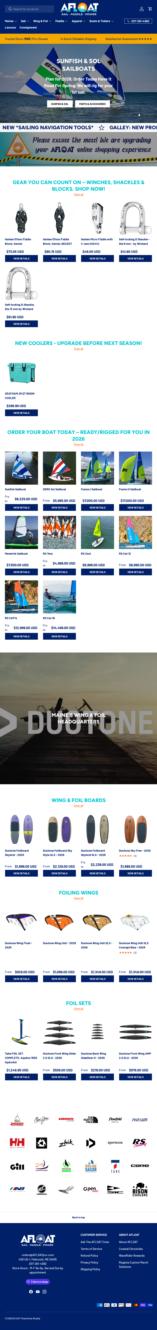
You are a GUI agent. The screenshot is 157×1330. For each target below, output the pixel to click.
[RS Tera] (59, 532)
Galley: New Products (86, 127)
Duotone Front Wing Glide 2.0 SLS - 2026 (59, 1056)
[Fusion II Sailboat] (135, 468)
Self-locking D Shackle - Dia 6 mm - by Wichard (134, 241)
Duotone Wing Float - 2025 (18, 945)
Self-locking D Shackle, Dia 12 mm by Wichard (19, 307)
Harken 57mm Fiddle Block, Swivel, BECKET (57, 241)
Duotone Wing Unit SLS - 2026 (96, 945)
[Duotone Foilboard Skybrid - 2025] (21, 829)
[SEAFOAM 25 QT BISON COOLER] (21, 372)
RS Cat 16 (49, 618)
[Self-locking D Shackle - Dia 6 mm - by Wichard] (135, 218)
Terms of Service (91, 1249)
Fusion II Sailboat (130, 489)
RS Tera (48, 553)
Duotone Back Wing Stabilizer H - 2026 (93, 1056)
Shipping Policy (90, 1269)
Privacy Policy (89, 1262)
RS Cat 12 (125, 553)
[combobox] (29, 9)
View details (21, 258)
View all (78, 194)
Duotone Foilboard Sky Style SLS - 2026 (57, 853)
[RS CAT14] (21, 596)
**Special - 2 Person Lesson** (78, 108)
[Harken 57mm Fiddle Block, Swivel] (21, 218)
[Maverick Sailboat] (21, 532)
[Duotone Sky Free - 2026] (135, 829)
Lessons (10, 27)
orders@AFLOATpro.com (38, 1255)
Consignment (28, 27)
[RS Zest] (97, 532)
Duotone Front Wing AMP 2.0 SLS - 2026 (135, 1056)
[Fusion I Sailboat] (97, 468)
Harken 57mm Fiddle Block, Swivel (18, 241)
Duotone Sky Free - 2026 (135, 850)
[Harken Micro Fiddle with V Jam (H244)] (97, 218)
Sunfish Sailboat (15, 489)
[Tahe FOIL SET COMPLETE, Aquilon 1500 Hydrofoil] (21, 1032)
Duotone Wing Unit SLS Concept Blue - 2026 (134, 945)
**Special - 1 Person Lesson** (78, 99)
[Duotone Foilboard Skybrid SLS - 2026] (97, 829)
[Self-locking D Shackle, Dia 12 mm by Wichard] (21, 283)
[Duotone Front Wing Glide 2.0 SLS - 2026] (59, 1032)
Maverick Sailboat (16, 553)
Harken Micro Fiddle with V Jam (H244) (97, 241)
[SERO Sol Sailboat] (59, 468)
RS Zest (86, 553)
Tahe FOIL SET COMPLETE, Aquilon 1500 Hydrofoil (21, 1058)
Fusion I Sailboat (91, 489)
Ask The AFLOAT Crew (95, 1242)
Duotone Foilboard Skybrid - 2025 (17, 853)
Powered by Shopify (30, 1318)
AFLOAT (16, 1318)
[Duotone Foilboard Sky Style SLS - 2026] (59, 829)
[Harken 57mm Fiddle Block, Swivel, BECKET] (59, 218)
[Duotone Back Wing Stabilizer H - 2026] (97, 1032)
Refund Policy (89, 1255)
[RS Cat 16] (59, 596)
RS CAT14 (11, 618)
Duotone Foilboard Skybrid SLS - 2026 (93, 853)
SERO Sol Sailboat (54, 489)
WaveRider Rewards (132, 1255)
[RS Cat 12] (135, 532)
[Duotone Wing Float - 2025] (21, 921)
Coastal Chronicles (131, 1249)
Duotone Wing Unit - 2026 (59, 943)
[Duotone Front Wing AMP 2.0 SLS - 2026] (135, 1032)
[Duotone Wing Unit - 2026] (59, 921)
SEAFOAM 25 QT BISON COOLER (19, 396)
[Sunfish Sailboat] (21, 468)
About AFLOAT (128, 1242)
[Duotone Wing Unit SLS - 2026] (97, 921)
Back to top (78, 1217)
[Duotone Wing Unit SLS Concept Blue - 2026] (135, 921)
